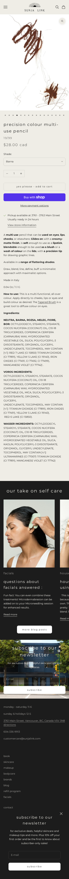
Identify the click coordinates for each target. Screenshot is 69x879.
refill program (12, 791)
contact (8, 807)
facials (9, 573)
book (7, 756)
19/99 (8, 138)
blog (6, 785)
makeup (9, 767)
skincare (9, 762)
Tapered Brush (47, 302)
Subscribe (34, 866)
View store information (22, 225)
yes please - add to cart (34, 186)
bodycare (9, 773)
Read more (10, 614)
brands (8, 779)
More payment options (34, 205)
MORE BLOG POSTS (34, 629)
